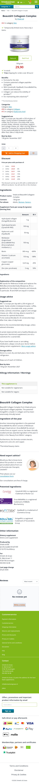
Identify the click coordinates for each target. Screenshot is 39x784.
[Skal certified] (28, 747)
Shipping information (9, 627)
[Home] (8, 2)
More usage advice (28, 346)
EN (21, 2)
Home (3, 10)
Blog (3, 655)
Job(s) (4, 688)
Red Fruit (25, 58)
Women (21, 202)
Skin (8, 10)
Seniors (28, 202)
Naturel (13, 58)
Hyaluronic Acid (19, 112)
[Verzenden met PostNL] (16, 747)
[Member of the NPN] (22, 747)
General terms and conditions (12, 643)
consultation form (7, 476)
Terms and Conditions (19, 766)
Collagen (17, 109)
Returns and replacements (11, 631)
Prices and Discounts (9, 635)
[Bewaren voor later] (33, 153)
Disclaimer (5, 647)
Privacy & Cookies (19, 774)
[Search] (37, 6)
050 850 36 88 (6, 673)
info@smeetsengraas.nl (10, 684)
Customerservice (7, 623)
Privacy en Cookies (8, 639)
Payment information (9, 619)
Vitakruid (20, 19)
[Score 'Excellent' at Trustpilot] (9, 752)
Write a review (19, 605)
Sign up (8, 711)
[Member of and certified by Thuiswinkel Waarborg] (8, 747)
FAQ (3, 651)
